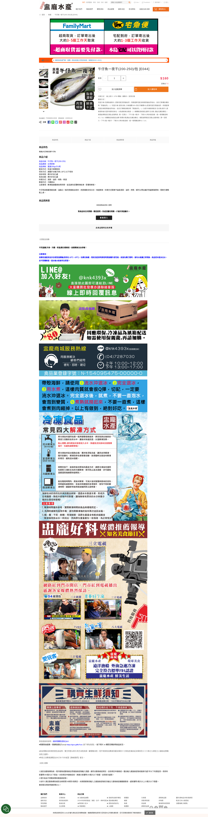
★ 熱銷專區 (81, 806)
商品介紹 (88, 140)
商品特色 (55, 140)
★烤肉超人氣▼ (82, 803)
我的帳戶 (158, 2)
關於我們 (79, 9)
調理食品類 (162, 798)
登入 (167, 2)
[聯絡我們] (161, 807)
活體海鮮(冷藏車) (182, 803)
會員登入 (104, 218)
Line (137, 2)
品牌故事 (44, 798)
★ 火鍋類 (110, 806)
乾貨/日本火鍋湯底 (182, 800)
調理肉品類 (145, 806)
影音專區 (132, 9)
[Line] (151, 807)
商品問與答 (120, 140)
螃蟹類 (126, 798)
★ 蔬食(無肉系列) (113, 803)
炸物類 (161, 800)
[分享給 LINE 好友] (52, 122)
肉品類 (143, 803)
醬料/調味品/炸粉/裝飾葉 (184, 798)
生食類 (143, 798)
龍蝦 (106, 2)
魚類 (125, 803)
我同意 (151, 813)
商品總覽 (111, 9)
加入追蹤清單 (117, 89)
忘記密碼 (62, 806)
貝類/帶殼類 (145, 800)
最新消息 (121, 9)
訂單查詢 (62, 798)
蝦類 (125, 800)
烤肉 (94, 2)
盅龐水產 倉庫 (144, 9)
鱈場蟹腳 (89, 2)
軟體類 (126, 806)
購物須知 (100, 9)
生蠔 (98, 2)
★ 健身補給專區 (112, 800)
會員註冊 (62, 803)
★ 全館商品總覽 (83, 798)
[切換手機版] (165, 807)
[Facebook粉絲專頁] (156, 807)
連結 (57, 785)
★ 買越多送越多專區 (114, 798)
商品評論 (153, 140)
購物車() (162, 9)
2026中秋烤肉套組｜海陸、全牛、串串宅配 (92, 800)
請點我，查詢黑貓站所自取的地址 (66, 60)
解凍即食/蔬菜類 (164, 803)
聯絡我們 (89, 9)
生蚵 (102, 2)
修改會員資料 (63, 800)
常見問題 (44, 803)
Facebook (147, 2)
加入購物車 (152, 89)
